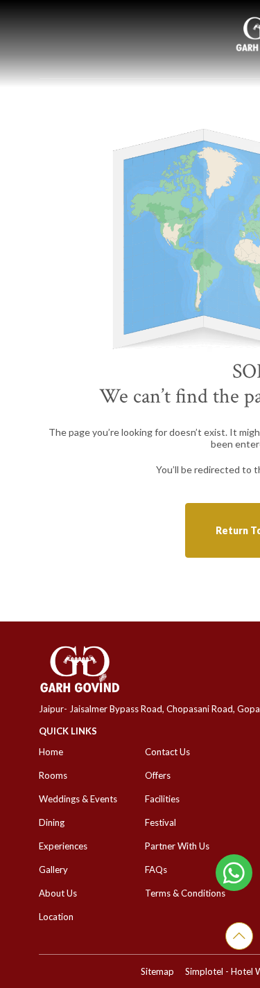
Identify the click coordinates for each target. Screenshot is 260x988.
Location (56, 916)
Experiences (63, 846)
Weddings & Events (78, 798)
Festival (160, 822)
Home (51, 751)
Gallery (53, 869)
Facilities (162, 798)
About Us (58, 893)
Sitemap (157, 971)
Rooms (53, 775)
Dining (51, 822)
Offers (158, 775)
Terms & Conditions (185, 893)
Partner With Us (177, 846)
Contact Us (167, 751)
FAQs (156, 869)
